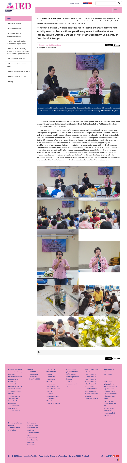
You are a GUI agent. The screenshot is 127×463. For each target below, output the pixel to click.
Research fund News (17, 58)
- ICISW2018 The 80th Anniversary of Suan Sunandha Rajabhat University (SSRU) (91, 394)
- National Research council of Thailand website (15, 386)
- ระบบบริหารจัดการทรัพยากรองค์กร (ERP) (110, 396)
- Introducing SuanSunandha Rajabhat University (32, 441)
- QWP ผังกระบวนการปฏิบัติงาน (71, 383)
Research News (15, 23)
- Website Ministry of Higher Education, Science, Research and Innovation (15, 377)
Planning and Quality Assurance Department (16, 42)
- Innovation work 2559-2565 (110, 373)
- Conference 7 (90, 386)
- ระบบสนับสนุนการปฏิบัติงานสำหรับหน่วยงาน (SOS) (110, 388)
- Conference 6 (90, 384)
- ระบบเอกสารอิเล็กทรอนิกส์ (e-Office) (110, 403)
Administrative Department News (14, 34)
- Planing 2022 (32, 374)
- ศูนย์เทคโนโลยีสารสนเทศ (109, 414)
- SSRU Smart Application (109, 409)
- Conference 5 (90, 381)
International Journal (17, 76)
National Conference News (16, 65)
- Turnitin (50, 393)
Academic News (15, 28)
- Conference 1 (90, 372)
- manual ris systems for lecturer (51, 379)
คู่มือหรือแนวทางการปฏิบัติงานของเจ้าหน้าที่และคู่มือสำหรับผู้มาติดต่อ (72, 375)
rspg (11, 81)
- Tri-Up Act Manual (51, 399)
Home (39, 18)
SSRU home (74, 3)
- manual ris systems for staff (53, 385)
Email (117, 45)
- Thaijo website (14, 410)
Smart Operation (53, 396)
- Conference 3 (90, 376)
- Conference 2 (90, 374)
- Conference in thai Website (14, 407)
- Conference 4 (90, 379)
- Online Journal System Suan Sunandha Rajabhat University (15, 400)
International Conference (19, 71)
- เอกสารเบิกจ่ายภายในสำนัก (14, 429)
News (9, 18)
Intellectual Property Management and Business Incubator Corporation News (18, 51)
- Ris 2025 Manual (53, 403)
